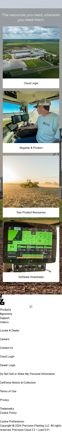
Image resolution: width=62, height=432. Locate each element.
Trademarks (7, 408)
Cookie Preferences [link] (12, 421)
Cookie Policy (8, 412)
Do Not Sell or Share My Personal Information (27, 374)
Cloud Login (7, 356)
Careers (4, 339)
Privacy (4, 400)
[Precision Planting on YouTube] (31, 303)
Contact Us (6, 348)
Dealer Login (7, 365)
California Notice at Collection (18, 382)
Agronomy (6, 313)
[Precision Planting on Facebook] (31, 296)
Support (4, 318)
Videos (4, 322)
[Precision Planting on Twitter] (31, 300)
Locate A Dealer (9, 330)
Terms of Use (8, 391)
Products (5, 309)
